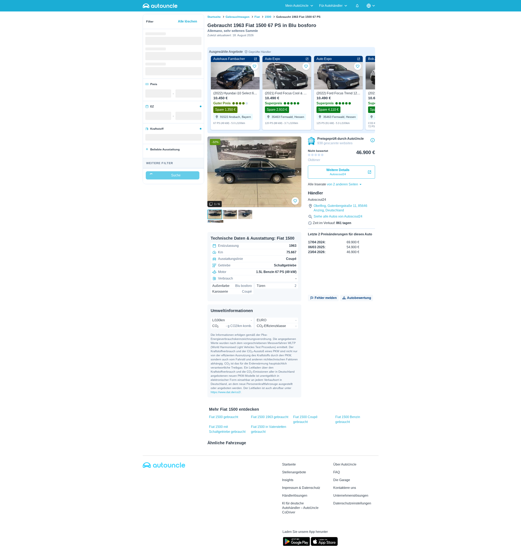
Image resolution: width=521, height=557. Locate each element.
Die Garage (341, 480)
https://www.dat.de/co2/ (226, 392)
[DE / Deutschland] (371, 6)
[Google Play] (296, 541)
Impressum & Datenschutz (301, 487)
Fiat (257, 16)
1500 (268, 16)
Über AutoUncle (344, 464)
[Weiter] (298, 172)
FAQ (336, 472)
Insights (287, 480)
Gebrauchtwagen (238, 16)
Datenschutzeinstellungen (352, 503)
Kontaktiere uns (344, 487)
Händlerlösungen (294, 495)
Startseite (214, 16)
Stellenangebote (294, 472)
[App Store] (324, 541)
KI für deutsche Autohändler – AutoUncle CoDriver (300, 508)
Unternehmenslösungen (350, 495)
